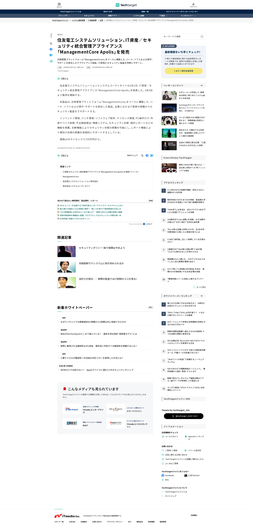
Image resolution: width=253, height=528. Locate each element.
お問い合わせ (97, 521)
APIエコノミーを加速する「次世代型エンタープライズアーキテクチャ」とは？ (91, 205)
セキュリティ (89, 15)
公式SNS (72, 521)
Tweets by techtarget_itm (175, 410)
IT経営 (162, 15)
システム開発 (138, 15)
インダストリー (187, 15)
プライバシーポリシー (115, 521)
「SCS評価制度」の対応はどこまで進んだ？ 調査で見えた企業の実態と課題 (91, 212)
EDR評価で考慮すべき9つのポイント (75, 218)
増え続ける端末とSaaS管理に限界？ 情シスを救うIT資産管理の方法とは (90, 208)
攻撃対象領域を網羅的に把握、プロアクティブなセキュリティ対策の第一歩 (90, 215)
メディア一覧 (59, 521)
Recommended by (136, 224)
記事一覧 (145, 11)
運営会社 (140, 521)
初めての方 (107, 11)
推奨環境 (163, 521)
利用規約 (194, 515)
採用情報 (151, 521)
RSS (129, 521)
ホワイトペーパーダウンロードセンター (182, 11)
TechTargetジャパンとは (70, 11)
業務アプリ (112, 15)
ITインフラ (63, 15)
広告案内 (84, 521)
